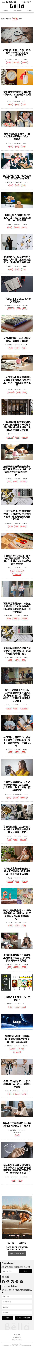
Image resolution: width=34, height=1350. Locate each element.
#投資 (23, 185)
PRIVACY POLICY (17, 1340)
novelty (25, 59)
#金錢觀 (16, 227)
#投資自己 (23, 482)
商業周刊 (9, 59)
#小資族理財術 (17, 574)
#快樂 (23, 926)
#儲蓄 (23, 146)
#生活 (10, 269)
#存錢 (17, 146)
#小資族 (16, 797)
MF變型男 (9, 182)
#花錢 (23, 104)
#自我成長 (10, 881)
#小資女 (16, 1094)
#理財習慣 (16, 62)
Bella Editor (9, 615)
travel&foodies (17, 1132)
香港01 (10, 143)
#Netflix (8, 708)
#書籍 (14, 1180)
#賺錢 (23, 660)
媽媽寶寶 (9, 523)
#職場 (17, 185)
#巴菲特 (23, 526)
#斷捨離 (24, 437)
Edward (10, 922)
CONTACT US (17, 1337)
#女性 (23, 269)
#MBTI (24, 227)
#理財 (8, 62)
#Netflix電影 (24, 708)
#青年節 (16, 967)
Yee (10, 101)
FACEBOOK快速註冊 (23, 1318)
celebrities (25, 523)
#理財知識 (24, 62)
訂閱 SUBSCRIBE (17, 1253)
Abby (8, 1177)
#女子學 (24, 1094)
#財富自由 (23, 839)
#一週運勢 (17, 1052)
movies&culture (25, 705)
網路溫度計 (13, 1130)
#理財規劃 (20, 571)
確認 (7, 1318)
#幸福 (17, 104)
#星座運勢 (21, 1049)
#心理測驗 (11, 392)
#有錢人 (17, 348)
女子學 (9, 1090)
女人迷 (10, 266)
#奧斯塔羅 (11, 308)
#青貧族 (24, 967)
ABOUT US (17, 1334)
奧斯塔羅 (9, 305)
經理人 (10, 568)
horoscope (25, 305)
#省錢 (24, 392)
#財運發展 (16, 619)
